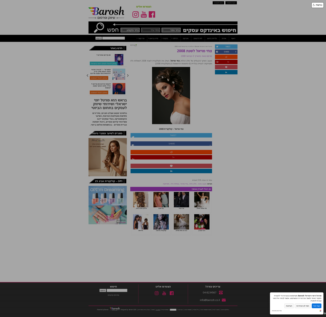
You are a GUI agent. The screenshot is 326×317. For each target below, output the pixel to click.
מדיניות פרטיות (277, 311)
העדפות (289, 306)
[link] (320, 311)
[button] (317, 5)
